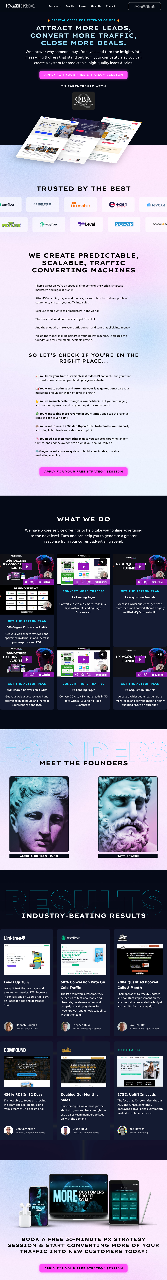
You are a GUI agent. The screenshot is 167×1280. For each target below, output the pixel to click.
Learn (82, 6)
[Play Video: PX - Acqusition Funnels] (140, 566)
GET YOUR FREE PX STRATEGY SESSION (144, 6)
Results (70, 6)
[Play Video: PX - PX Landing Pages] (83, 566)
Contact (110, 6)
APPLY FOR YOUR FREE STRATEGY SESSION (83, 74)
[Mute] (76, 582)
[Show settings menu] (26, 582)
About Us (96, 6)
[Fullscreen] (32, 582)
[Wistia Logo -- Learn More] (44, 582)
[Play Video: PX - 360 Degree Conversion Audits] (27, 566)
